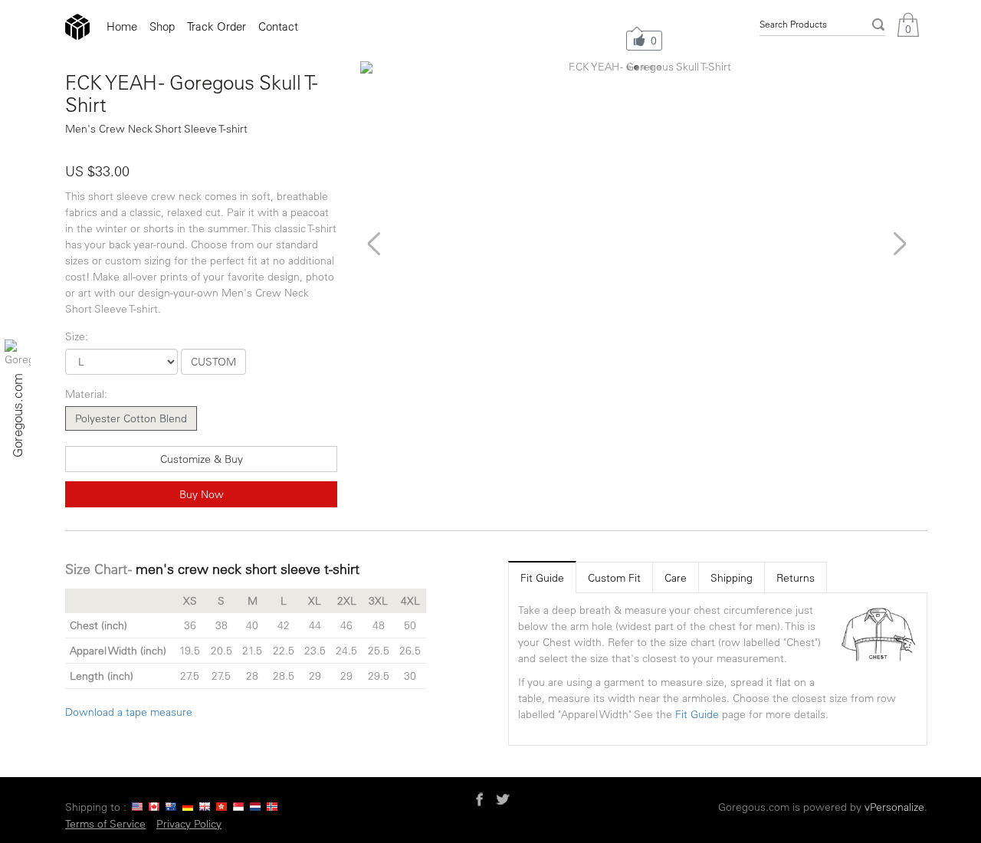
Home (122, 26)
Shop (162, 26)
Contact (278, 26)
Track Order (216, 26)
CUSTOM (213, 362)
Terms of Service (105, 824)
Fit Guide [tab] (542, 578)
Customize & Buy (201, 459)
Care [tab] (675, 578)
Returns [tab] (795, 578)
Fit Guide (697, 714)
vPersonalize (894, 807)
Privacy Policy (188, 824)
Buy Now (201, 494)
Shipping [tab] (731, 578)
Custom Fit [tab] (614, 578)
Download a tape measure (128, 712)
